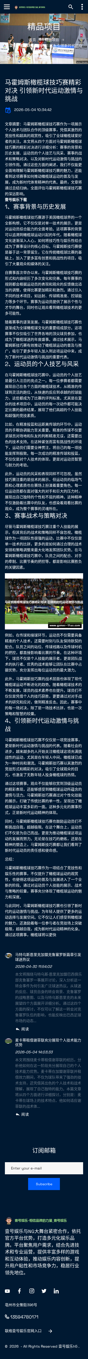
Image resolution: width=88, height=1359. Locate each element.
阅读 (25, 1029)
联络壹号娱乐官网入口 (23, 1330)
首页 (32, 40)
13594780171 (24, 1317)
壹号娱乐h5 (67, 1346)
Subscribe (44, 1184)
